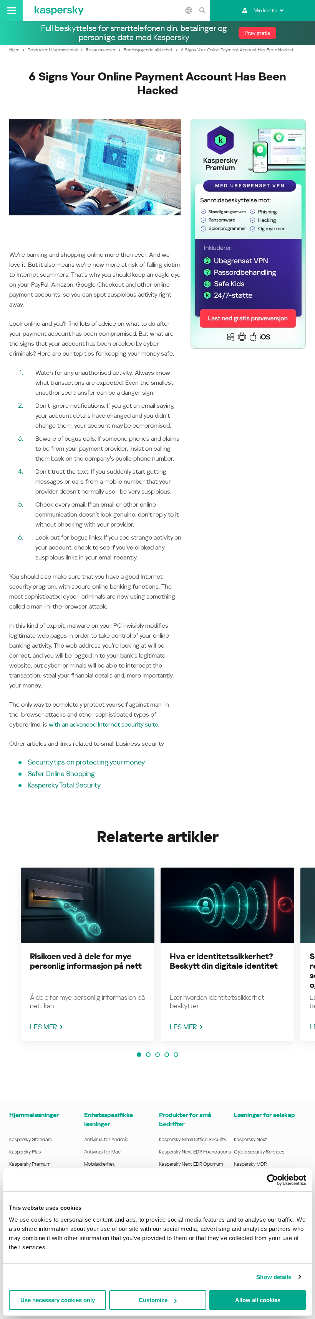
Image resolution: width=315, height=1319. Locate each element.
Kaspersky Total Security (64, 785)
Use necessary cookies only (57, 1300)
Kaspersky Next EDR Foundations (195, 1152)
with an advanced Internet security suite (103, 724)
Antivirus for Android (106, 1139)
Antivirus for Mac (102, 1152)
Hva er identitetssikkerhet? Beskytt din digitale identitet (224, 961)
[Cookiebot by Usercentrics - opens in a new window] (272, 1180)
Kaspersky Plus (25, 1152)
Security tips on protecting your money (86, 762)
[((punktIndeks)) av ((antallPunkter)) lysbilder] (139, 1054)
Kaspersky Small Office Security (193, 1139)
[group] (88, 954)
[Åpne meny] (11, 10)
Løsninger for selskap (264, 1115)
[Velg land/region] (188, 10)
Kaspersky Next (250, 1139)
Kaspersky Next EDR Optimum (191, 1164)
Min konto (265, 10)
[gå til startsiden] (59, 10)
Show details (273, 1277)
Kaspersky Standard (31, 1139)
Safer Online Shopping (61, 773)
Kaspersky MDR (250, 1164)
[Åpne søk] (202, 10)
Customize (153, 1300)
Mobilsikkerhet (99, 1164)
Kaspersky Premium (29, 1164)
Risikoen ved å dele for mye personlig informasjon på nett (86, 961)
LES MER (43, 1027)
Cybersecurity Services (259, 1152)
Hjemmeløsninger (34, 1115)
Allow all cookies (257, 1300)
